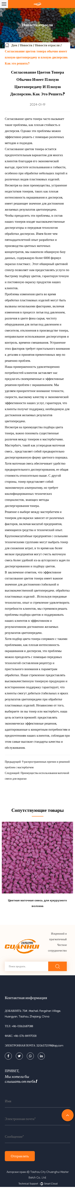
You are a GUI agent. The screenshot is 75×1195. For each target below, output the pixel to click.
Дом (14, 45)
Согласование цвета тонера (24, 119)
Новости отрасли (47, 45)
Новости (26, 45)
